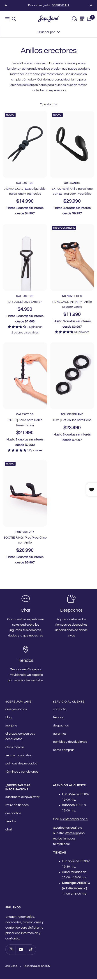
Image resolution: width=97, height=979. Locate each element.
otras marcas (14, 747)
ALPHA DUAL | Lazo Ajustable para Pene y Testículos (25, 191)
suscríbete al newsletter (22, 797)
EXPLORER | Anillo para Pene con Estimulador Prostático (72, 191)
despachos (61, 725)
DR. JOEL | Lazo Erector (25, 301)
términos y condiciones (21, 771)
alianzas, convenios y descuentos (20, 736)
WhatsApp (72, 833)
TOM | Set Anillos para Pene (72, 420)
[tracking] (74, 19)
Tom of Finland (72, 414)
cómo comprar (63, 750)
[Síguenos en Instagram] (10, 949)
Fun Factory (25, 532)
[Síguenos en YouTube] (21, 949)
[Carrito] (89, 19)
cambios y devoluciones (70, 741)
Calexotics (25, 183)
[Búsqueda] (14, 19)
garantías (60, 733)
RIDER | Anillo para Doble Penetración (24, 423)
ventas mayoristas (18, 755)
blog (8, 717)
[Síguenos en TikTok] (31, 949)
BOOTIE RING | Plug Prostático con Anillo (25, 540)
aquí (73, 827)
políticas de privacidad (21, 763)
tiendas (58, 717)
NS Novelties (72, 296)
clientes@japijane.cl (74, 819)
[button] (17, 327)
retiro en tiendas (17, 805)
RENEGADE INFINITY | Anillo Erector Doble (72, 304)
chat (8, 829)
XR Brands (72, 183)
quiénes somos (16, 709)
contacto (59, 709)
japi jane (11, 725)
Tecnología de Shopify (36, 966)
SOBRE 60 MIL (60, 5)
